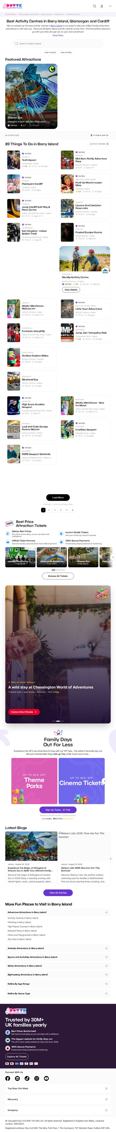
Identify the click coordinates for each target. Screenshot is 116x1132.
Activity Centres (73, 14)
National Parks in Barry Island (22, 930)
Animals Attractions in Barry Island (26, 948)
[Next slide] (105, 781)
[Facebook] (7, 1079)
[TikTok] (27, 1079)
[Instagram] (36, 1079)
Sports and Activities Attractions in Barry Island (32, 957)
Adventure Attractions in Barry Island (27, 912)
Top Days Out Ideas (18, 1088)
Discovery (13, 1099)
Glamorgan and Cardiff (28, 14)
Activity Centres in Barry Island (23, 918)
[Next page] (72, 510)
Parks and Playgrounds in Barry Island (26, 935)
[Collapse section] (106, 912)
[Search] (94, 6)
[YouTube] (46, 1079)
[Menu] (110, 6)
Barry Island (46, 14)
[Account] (101, 6)
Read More (58, 35)
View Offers (66, 52)
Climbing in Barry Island (19, 922)
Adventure (59, 14)
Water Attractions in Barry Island (25, 965)
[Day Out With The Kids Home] (12, 6)
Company (13, 1110)
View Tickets (50, 52)
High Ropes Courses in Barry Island (25, 926)
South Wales (10, 14)
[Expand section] (106, 948)
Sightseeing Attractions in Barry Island (28, 974)
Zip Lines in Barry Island (19, 939)
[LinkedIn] (17, 1079)
